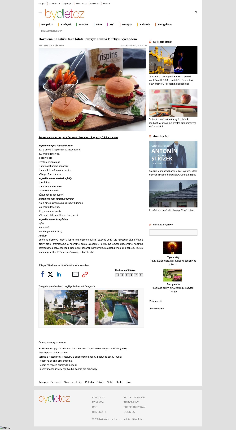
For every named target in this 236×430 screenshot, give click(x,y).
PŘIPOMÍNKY (131, 402)
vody (57, 153)
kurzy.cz (42, 3)
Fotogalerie (165, 24)
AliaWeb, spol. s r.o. (110, 419)
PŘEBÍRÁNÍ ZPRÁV (134, 407)
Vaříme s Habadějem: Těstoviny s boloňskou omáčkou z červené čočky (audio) (80, 356)
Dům (99, 24)
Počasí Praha (157, 308)
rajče (41, 223)
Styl (112, 24)
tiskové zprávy (161, 136)
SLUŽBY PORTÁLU (134, 397)
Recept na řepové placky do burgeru (58, 365)
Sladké (119, 382)
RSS (94, 407)
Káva (128, 382)
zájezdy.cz (67, 3)
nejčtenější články (162, 41)
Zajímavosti (155, 301)
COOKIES (129, 412)
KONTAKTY (98, 397)
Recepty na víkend (51, 45)
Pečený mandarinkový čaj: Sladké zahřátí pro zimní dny (68, 369)
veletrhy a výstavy (163, 224)
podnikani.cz (54, 3)
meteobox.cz (81, 3)
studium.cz (94, 3)
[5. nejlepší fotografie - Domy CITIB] (64, 324)
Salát (110, 382)
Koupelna (47, 24)
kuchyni (113, 137)
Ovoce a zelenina (73, 382)
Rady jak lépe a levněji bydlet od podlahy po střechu (173, 261)
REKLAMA (98, 402)
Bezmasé (56, 382)
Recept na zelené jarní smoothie (55, 360)
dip (70, 178)
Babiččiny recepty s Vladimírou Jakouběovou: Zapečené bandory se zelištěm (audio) (83, 348)
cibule (58, 186)
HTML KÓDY (99, 412)
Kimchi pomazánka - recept (53, 352)
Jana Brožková (128, 45)
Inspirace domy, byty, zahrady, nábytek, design (173, 288)
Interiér (83, 24)
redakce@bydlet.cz (133, 419)
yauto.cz (106, 3)
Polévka (89, 382)
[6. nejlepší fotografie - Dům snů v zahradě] (114, 324)
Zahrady (145, 24)
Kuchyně (66, 24)
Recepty (127, 24)
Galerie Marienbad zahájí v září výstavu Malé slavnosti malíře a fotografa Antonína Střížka (173, 173)
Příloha (100, 382)
